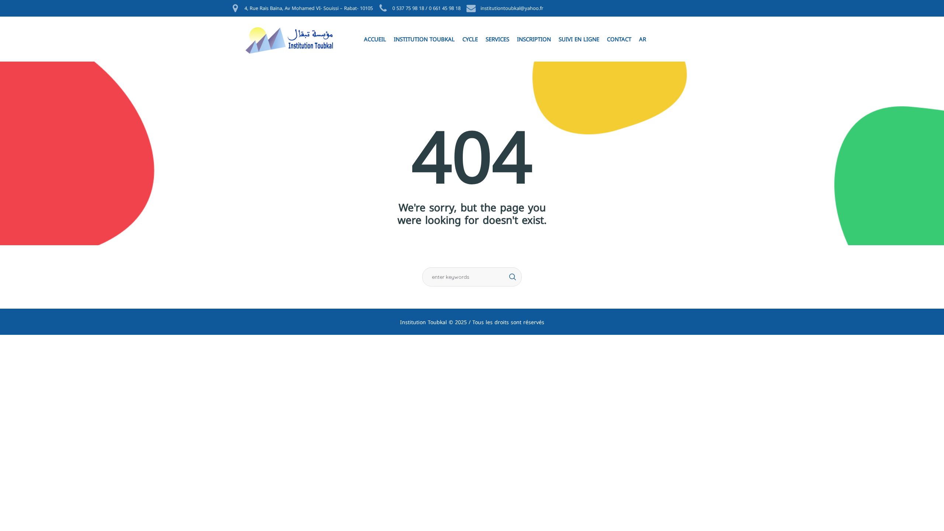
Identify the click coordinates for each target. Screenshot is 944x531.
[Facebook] (667, 8)
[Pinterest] (709, 8)
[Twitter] (681, 8)
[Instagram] (695, 8)
